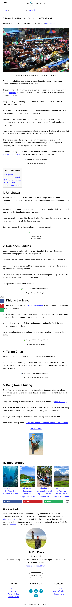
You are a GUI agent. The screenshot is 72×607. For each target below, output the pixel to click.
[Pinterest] (41, 591)
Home (5, 10)
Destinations (15, 10)
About (13, 588)
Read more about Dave (36, 566)
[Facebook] (31, 591)
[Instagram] (36, 591)
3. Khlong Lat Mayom (12, 180)
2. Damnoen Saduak (12, 177)
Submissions (59, 594)
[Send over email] (2, 310)
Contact (59, 588)
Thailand (31, 10)
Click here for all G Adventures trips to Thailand (47, 423)
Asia (24, 10)
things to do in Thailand (12, 154)
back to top (36, 575)
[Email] (36, 595)
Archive (13, 591)
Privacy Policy (13, 594)
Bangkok (12, 93)
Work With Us (58, 591)
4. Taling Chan (9, 182)
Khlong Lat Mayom (35, 305)
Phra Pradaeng (60, 402)
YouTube (36, 525)
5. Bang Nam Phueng (12, 185)
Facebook (13, 525)
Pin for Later (36, 429)
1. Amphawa (9, 174)
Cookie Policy (13, 597)
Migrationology (9, 519)
